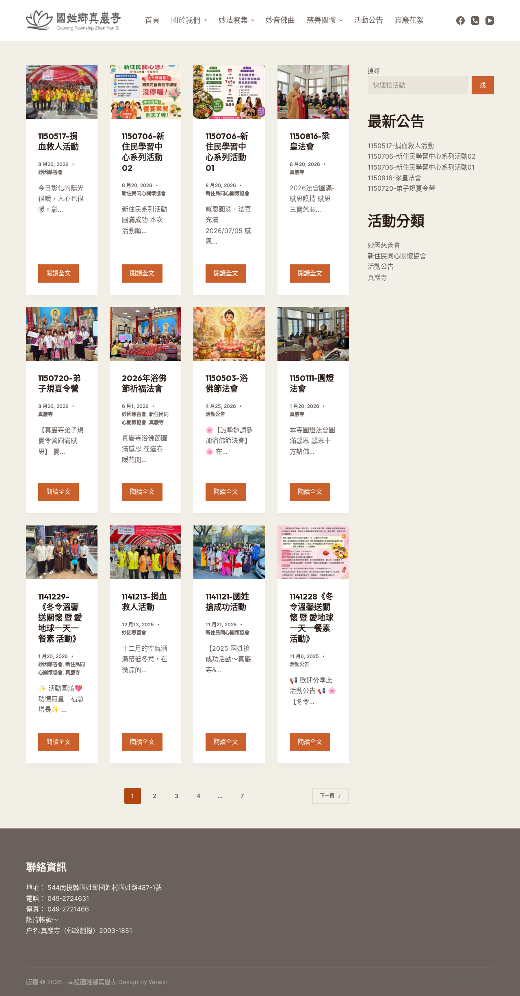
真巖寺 (297, 172)
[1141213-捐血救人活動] (145, 552)
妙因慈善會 (50, 172)
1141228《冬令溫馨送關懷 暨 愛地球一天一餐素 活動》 (312, 617)
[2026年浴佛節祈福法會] (145, 334)
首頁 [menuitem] (152, 20)
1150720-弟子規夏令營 (59, 383)
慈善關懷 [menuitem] (321, 20)
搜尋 (374, 70)
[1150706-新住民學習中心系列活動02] (145, 92)
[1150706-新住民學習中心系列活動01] (229, 92)
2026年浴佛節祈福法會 (144, 383)
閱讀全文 (62, 276)
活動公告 (215, 414)
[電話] (475, 20)
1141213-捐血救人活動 (144, 601)
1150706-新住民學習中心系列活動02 (143, 152)
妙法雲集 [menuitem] (233, 20)
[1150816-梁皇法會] (313, 92)
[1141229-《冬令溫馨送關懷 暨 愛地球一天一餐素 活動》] (62, 552)
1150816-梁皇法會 (310, 141)
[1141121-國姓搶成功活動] (229, 552)
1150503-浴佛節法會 (227, 383)
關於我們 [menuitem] (185, 20)
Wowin (158, 982)
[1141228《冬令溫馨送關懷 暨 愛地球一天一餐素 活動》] (313, 552)
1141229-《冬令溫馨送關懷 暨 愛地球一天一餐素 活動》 (60, 617)
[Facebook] (460, 20)
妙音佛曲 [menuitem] (280, 20)
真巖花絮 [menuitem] (409, 20)
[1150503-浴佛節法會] (229, 334)
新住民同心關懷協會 (144, 193)
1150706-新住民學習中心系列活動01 (227, 152)
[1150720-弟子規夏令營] (62, 334)
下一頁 (327, 796)
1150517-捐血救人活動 (58, 141)
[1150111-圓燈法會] (313, 334)
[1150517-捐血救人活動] (62, 92)
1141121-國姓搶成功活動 (227, 601)
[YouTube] (489, 20)
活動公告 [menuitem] (368, 20)
